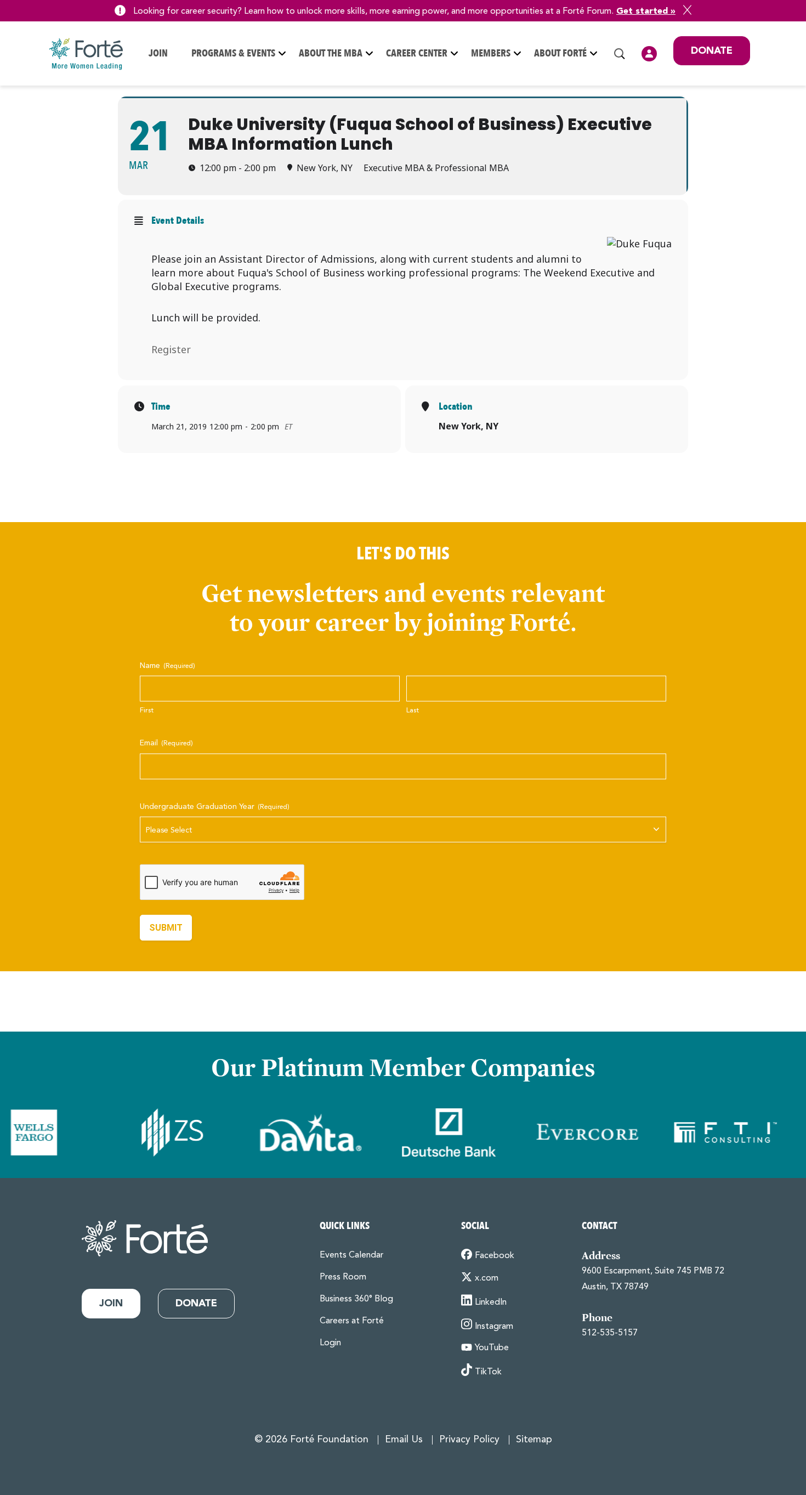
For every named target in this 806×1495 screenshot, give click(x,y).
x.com (486, 1278)
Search (619, 53)
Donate (712, 51)
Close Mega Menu (749, 126)
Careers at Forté (352, 1321)
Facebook (494, 1256)
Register (171, 349)
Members (490, 53)
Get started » (646, 11)
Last (412, 710)
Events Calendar (351, 1255)
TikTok (488, 1372)
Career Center (416, 53)
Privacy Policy (469, 1440)
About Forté (560, 53)
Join (158, 53)
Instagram (494, 1326)
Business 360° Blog (356, 1299)
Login (649, 53)
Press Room (343, 1277)
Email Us (404, 1440)
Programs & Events (233, 53)
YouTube (492, 1348)
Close (687, 9)
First (147, 710)
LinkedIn (491, 1302)
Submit (166, 927)
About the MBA (330, 53)
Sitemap (534, 1440)
